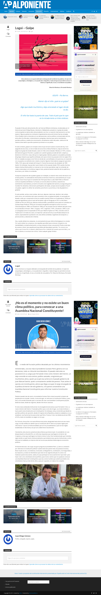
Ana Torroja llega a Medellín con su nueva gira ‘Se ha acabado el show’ (91, 17)
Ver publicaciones (66, 261)
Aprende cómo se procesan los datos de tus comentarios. (46, 295)
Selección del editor (40, 244)
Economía (31, 11)
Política (62, 11)
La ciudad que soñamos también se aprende (44, 17)
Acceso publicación (10, 587)
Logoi (8, 29)
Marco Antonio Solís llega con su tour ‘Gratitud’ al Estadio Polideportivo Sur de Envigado (75, 18)
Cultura (18, 11)
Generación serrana (12, 16)
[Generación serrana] (5, 17)
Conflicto (68, 11)
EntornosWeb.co (33, 593)
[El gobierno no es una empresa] (20, 17)
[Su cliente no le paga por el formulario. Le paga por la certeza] (52, 17)
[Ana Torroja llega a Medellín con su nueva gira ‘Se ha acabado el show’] (83, 18)
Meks (20, 593)
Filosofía (46, 11)
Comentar (8, 36)
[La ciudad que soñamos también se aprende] (36, 17)
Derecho (24, 11)
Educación (39, 11)
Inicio (5, 11)
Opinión (11, 11)
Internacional (54, 11)
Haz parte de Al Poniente (12, 581)
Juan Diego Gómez (8, 305)
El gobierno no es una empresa (28, 16)
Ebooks (7, 584)
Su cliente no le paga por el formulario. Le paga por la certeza (59, 17)
